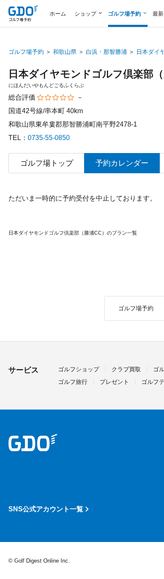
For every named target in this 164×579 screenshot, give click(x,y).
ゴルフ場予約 (26, 51)
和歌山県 (65, 51)
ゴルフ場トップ (46, 163)
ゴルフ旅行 (72, 382)
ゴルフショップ (78, 369)
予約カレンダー (121, 163)
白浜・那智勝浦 (106, 51)
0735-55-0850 (49, 137)
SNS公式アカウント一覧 (45, 509)
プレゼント (114, 382)
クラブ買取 (126, 369)
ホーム (58, 14)
